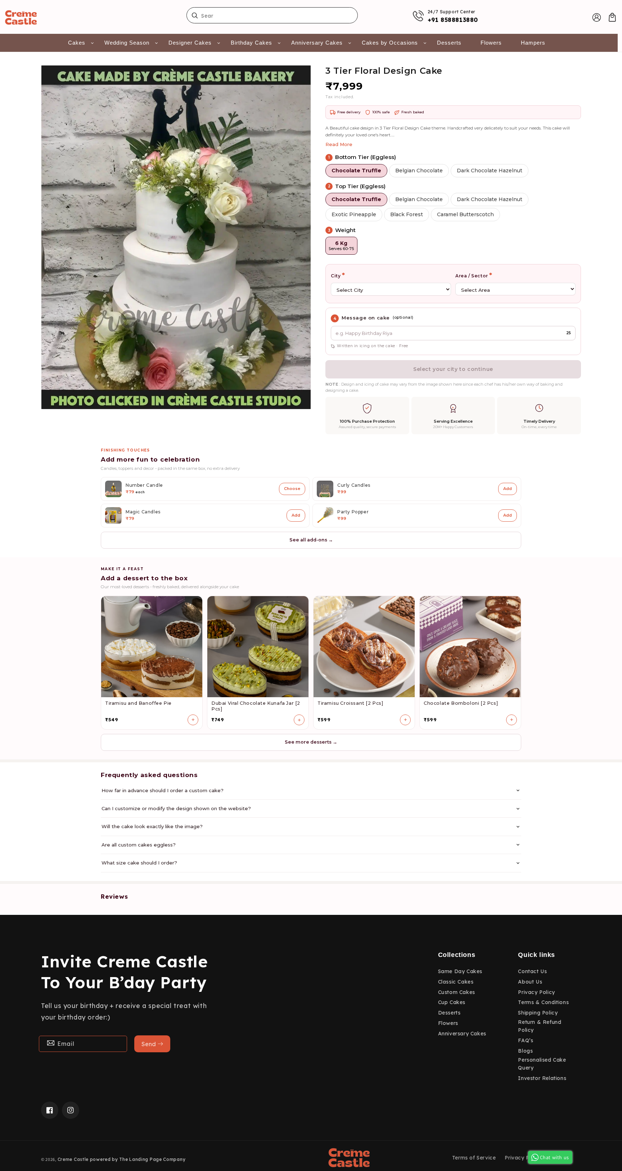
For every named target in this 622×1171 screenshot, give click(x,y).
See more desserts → (311, 742)
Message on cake (366, 318)
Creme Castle (73, 1159)
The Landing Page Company (152, 1159)
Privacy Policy (536, 992)
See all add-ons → (311, 540)
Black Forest (406, 214)
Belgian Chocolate (419, 170)
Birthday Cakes (251, 43)
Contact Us (532, 971)
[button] (612, 17)
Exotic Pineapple (354, 214)
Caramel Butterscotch (465, 214)
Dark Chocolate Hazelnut (489, 170)
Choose (292, 488)
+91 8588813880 (453, 19)
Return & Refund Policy (539, 1026)
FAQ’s (525, 1040)
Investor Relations (542, 1078)
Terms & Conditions (543, 1002)
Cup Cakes (451, 1002)
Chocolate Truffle (356, 170)
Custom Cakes (456, 992)
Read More (338, 144)
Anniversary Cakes (317, 43)
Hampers (533, 43)
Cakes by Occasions (390, 43)
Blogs (525, 1051)
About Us (530, 982)
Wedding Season (126, 43)
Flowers (491, 43)
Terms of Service (474, 1157)
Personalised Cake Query (542, 1064)
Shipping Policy (538, 1012)
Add (507, 488)
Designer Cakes (190, 43)
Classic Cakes (456, 982)
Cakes (76, 43)
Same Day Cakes (460, 971)
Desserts (449, 43)
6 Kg (341, 245)
